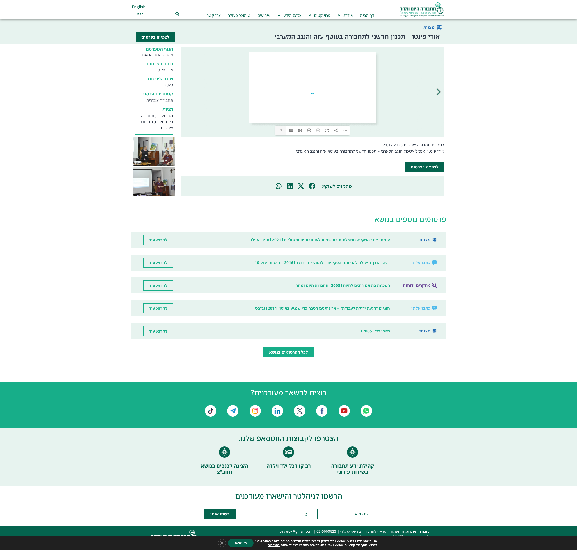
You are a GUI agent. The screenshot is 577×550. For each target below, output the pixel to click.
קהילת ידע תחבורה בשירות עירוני (352, 469)
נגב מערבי (164, 115)
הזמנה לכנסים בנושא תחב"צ (224, 469)
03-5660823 (326, 531)
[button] (312, 186)
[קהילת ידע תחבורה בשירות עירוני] (352, 452)
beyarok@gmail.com (296, 531)
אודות (348, 15)
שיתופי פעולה (239, 15)
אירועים (263, 15)
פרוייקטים (322, 15)
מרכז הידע (292, 15)
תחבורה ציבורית (159, 100)
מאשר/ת (241, 543)
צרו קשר (214, 15)
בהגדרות (274, 545)
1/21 (281, 130)
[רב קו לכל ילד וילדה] (288, 452)
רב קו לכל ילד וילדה (288, 465)
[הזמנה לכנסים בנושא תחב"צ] (224, 452)
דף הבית (367, 15)
